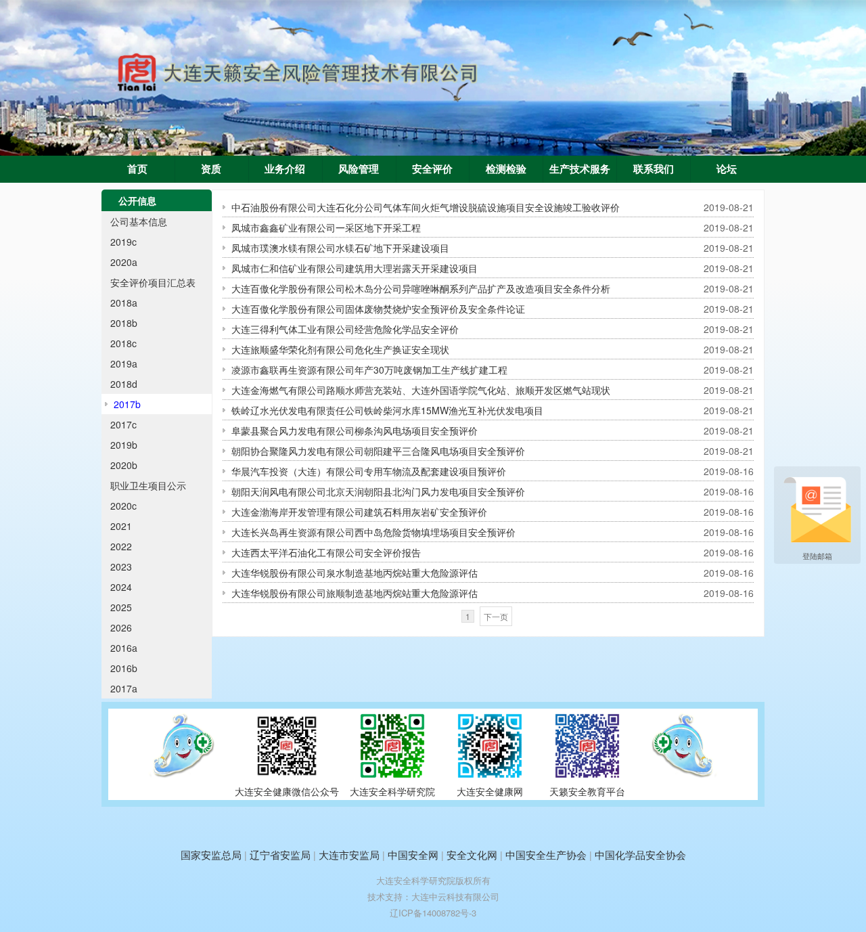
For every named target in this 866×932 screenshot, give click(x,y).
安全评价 (432, 169)
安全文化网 (472, 854)
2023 (121, 566)
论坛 (726, 169)
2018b (123, 323)
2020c (123, 505)
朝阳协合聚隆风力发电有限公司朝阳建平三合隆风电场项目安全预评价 (378, 451)
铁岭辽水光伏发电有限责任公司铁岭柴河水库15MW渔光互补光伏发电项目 (387, 410)
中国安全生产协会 (546, 854)
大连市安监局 (349, 854)
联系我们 (653, 169)
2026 (121, 627)
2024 (121, 587)
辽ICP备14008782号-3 (433, 912)
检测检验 (506, 169)
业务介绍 (285, 169)
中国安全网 (413, 854)
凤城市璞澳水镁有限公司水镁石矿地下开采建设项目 (340, 247)
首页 (137, 169)
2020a (123, 262)
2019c (123, 241)
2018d (123, 384)
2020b (123, 465)
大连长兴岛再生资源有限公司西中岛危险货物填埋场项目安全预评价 (373, 532)
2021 (121, 526)
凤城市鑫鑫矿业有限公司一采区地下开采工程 (326, 227)
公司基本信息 (138, 221)
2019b (123, 444)
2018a (123, 302)
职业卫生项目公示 (148, 485)
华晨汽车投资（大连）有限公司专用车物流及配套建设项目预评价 (368, 471)
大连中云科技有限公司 (455, 896)
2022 (121, 546)
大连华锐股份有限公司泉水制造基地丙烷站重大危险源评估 (354, 572)
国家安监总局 (211, 854)
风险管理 (358, 169)
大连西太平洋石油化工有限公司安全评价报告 (326, 552)
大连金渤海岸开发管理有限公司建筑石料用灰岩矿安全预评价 (359, 511)
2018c (123, 343)
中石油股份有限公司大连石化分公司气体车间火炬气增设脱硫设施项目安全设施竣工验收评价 (425, 207)
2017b (127, 404)
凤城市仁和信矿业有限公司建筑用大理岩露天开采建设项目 (354, 268)
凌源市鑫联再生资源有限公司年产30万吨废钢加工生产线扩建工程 (369, 369)
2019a (123, 363)
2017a (123, 688)
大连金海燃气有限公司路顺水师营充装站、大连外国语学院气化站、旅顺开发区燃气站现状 (420, 390)
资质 (211, 169)
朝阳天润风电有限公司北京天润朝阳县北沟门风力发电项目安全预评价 (378, 491)
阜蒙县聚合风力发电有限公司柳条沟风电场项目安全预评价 (354, 430)
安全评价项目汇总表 (153, 282)
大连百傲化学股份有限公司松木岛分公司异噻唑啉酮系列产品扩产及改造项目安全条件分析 (420, 288)
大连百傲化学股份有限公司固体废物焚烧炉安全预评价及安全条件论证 (378, 308)
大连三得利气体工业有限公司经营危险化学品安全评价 (345, 329)
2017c (123, 424)
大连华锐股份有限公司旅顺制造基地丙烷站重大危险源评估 (354, 593)
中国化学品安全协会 (640, 854)
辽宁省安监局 (280, 854)
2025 (121, 607)
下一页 (496, 616)
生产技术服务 (579, 169)
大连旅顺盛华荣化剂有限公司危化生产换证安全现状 (340, 349)
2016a (123, 647)
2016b (123, 668)
